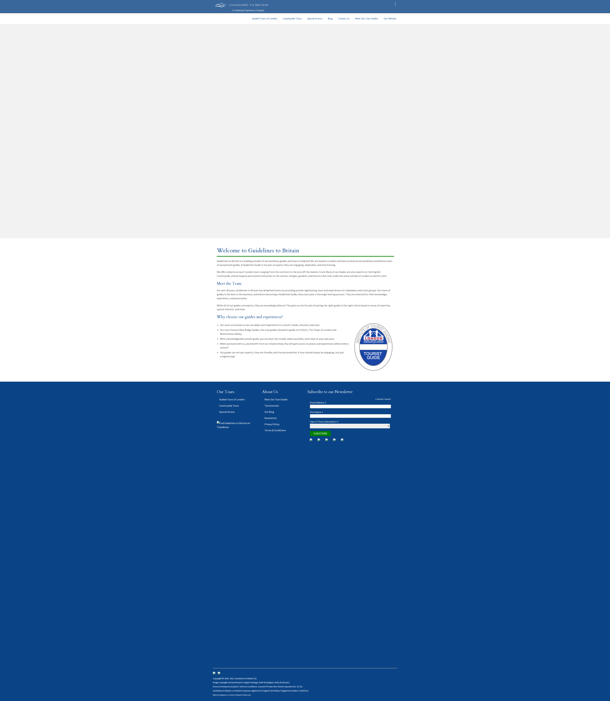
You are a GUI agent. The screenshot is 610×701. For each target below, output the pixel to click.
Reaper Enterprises (244, 695)
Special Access (314, 18)
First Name (316, 412)
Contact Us (343, 18)
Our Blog (269, 411)
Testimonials (271, 405)
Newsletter (270, 418)
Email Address (318, 402)
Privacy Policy (271, 424)
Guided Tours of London (264, 18)
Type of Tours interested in (324, 421)
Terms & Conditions (275, 430)
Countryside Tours (292, 18)
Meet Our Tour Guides (366, 18)
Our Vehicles (390, 18)
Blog (330, 18)
